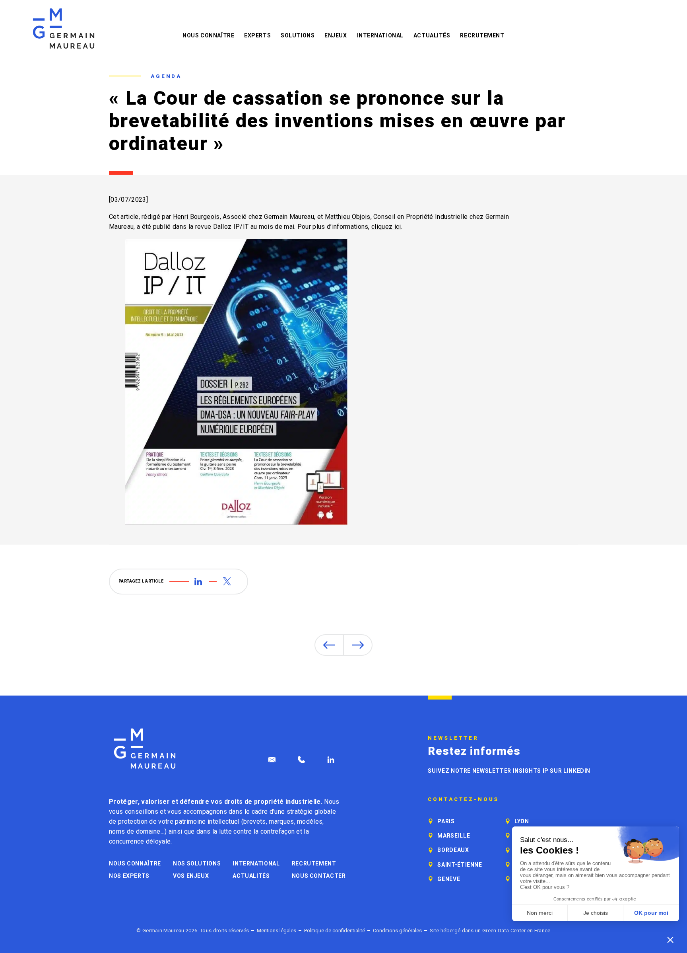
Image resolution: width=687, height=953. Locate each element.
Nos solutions (197, 863)
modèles (309, 821)
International (380, 35)
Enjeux (335, 35)
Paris (445, 821)
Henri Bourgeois (196, 216)
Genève (448, 879)
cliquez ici (386, 226)
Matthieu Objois (348, 216)
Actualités (431, 35)
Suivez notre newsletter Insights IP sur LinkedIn (509, 771)
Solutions (297, 35)
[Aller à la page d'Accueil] (144, 748)
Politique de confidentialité (334, 930)
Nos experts (129, 876)
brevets (254, 821)
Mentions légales (276, 930)
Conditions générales (397, 930)
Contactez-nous (463, 799)
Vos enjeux (191, 876)
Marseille (453, 835)
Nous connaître (208, 35)
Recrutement (482, 35)
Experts (257, 35)
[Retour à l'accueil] (63, 28)
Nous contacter (319, 876)
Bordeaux (453, 850)
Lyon (521, 821)
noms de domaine (135, 831)
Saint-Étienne (459, 864)
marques (281, 821)
